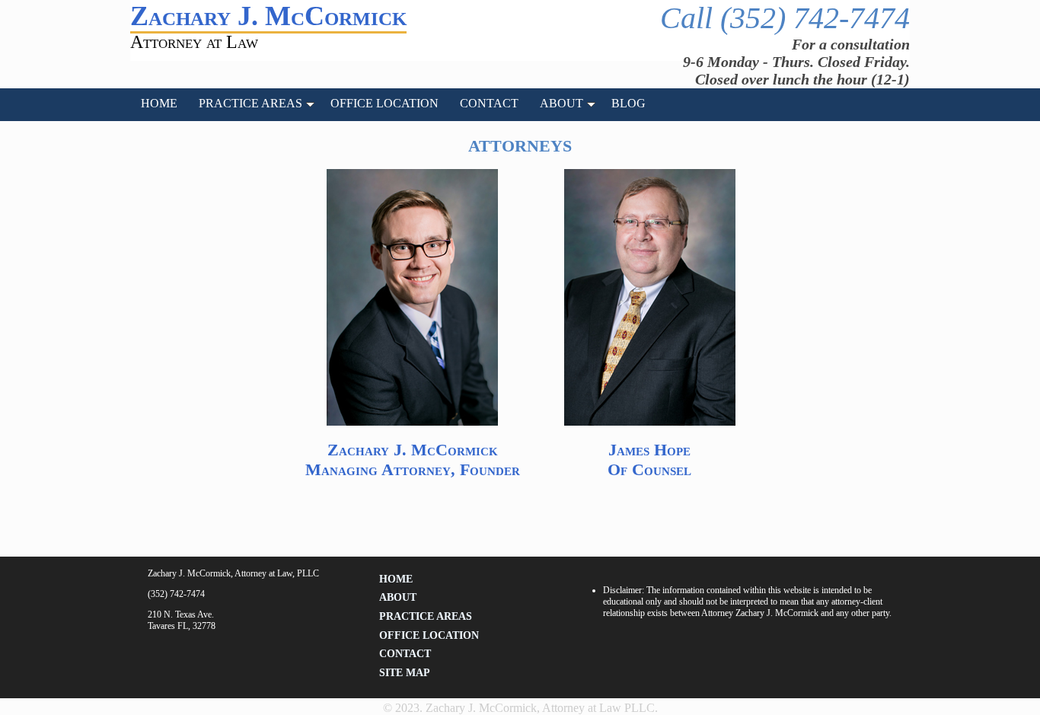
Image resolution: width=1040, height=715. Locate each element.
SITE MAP (404, 672)
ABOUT (561, 103)
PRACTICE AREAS (250, 103)
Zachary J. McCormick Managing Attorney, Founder (412, 459)
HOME (159, 103)
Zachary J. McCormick (268, 16)
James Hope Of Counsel (649, 459)
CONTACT (489, 103)
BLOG (628, 103)
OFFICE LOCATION (384, 103)
